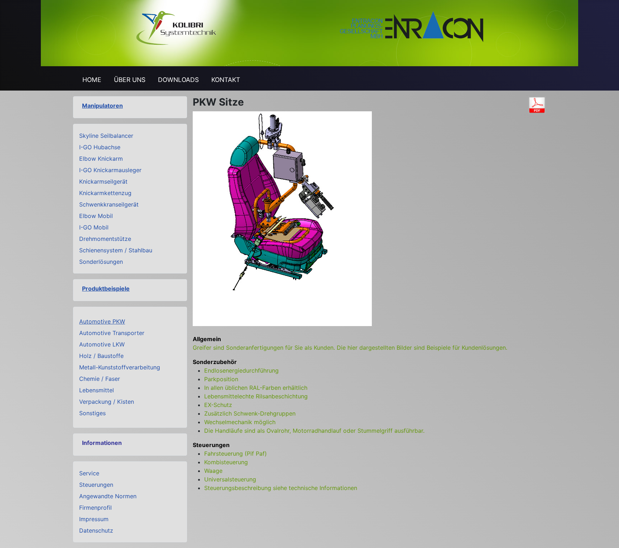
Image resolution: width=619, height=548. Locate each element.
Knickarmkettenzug (105, 193)
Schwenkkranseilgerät (109, 204)
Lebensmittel (96, 390)
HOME (91, 79)
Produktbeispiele (106, 288)
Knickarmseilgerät (103, 181)
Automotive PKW (102, 321)
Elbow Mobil (96, 215)
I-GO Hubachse (99, 147)
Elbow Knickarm (101, 158)
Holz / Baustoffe (101, 355)
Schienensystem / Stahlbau (115, 250)
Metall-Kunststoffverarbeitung (119, 367)
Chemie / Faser (99, 378)
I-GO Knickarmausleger (110, 170)
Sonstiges (92, 413)
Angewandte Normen (107, 496)
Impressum (94, 519)
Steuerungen (96, 484)
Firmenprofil (95, 507)
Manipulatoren (102, 105)
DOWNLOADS (178, 79)
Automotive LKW (102, 344)
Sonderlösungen (101, 261)
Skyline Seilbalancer (106, 135)
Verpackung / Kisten (106, 401)
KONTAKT (225, 79)
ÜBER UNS (129, 79)
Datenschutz (96, 530)
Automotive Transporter (111, 332)
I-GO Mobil (94, 227)
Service (89, 473)
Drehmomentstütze (105, 238)
